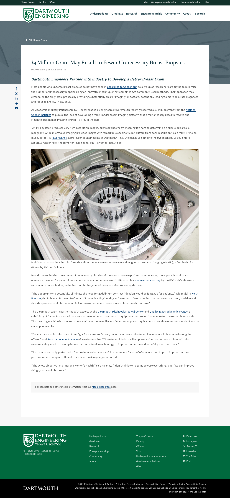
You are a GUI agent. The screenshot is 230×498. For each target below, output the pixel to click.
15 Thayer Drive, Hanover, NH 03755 (41, 451)
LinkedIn (191, 451)
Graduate (117, 14)
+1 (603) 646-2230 (32, 454)
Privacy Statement (135, 484)
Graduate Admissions (191, 2)
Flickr (189, 461)
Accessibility (152, 484)
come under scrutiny (147, 280)
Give (207, 2)
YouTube (191, 456)
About (187, 14)
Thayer (28, 2)
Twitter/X (192, 446)
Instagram (191, 441)
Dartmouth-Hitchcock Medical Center (121, 312)
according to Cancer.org (122, 87)
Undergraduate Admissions (164, 2)
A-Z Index (120, 484)
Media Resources (101, 387)
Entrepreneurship (151, 14)
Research (132, 14)
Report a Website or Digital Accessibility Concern (183, 484)
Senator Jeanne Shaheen (63, 339)
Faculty (42, 2)
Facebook (191, 436)
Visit (146, 2)
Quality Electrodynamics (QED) (169, 312)
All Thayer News (38, 40)
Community (172, 14)
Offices (52, 2)
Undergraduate (99, 14)
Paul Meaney (59, 138)
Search (200, 14)
